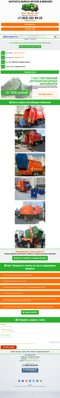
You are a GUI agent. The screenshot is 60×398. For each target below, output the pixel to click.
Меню (55, 36)
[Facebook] (23, 381)
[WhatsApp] (41, 381)
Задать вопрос (36, 46)
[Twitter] (34, 381)
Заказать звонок (25, 46)
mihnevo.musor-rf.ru (10, 37)
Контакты (33, 351)
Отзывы (28, 351)
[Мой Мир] (30, 381)
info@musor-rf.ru (18, 57)
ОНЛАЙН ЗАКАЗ (45, 94)
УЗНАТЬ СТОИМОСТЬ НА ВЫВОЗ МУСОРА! (30, 258)
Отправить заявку (8, 347)
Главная (13, 351)
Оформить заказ (30, 29)
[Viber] (37, 381)
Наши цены (18, 351)
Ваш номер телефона (7, 329)
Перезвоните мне (30, 24)
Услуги (23, 351)
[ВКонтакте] (19, 381)
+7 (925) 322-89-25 (30, 18)
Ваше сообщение (5, 335)
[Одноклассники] (26, 381)
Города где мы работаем (43, 351)
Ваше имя (3, 324)
